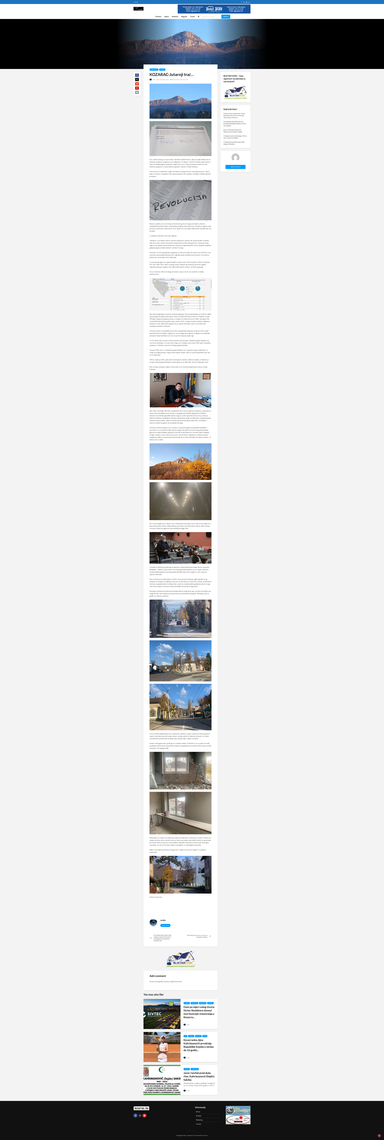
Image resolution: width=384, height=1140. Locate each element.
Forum (192, 16)
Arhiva (198, 1112)
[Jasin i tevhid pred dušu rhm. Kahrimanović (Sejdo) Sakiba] (162, 1080)
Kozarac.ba (194, 1003)
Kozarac (162, 69)
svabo (154, 79)
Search (225, 16)
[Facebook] (136, 1116)
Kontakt (136, 2)
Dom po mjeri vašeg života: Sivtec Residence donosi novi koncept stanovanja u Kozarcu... (199, 1012)
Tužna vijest (195, 1069)
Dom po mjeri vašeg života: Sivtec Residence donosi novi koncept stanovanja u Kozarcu (234, 115)
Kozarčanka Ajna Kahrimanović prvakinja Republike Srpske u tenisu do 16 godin (235, 124)
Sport (204, 1036)
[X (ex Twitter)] (140, 1116)
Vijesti (166, 16)
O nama (198, 1124)
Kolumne (175, 16)
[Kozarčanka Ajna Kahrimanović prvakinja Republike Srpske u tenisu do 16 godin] (162, 1047)
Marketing (202, 1003)
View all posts (165, 925)
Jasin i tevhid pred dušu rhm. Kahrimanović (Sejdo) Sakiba (199, 1076)
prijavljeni (160, 981)
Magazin (184, 16)
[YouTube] (144, 1116)
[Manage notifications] (379, 1135)
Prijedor (210, 1003)
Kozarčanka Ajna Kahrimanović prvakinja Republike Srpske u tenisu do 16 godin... (199, 1045)
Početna (158, 16)
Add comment (176, 79)
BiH (185, 1036)
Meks (193, 1135)
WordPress (205, 1135)
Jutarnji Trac (154, 69)
